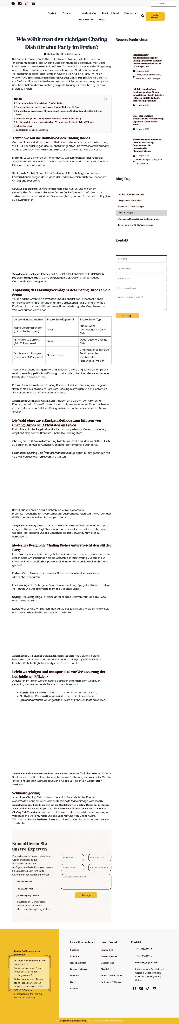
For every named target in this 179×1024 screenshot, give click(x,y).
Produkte (67, 13)
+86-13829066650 (25, 881)
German (160, 3)
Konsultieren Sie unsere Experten (32, 130)
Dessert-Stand (107, 963)
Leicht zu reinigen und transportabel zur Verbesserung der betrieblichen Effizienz (55, 122)
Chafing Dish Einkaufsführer (148, 75)
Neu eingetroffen (88, 13)
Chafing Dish (107, 950)
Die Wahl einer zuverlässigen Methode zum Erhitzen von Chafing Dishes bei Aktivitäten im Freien (59, 113)
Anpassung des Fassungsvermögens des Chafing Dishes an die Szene (48, 107)
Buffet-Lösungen (72, 54)
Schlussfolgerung (24, 126)
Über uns (74, 975)
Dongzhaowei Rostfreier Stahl (73, 1021)
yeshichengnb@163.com (28, 895)
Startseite (52, 13)
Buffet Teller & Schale (111, 975)
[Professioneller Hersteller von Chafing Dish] (4, 3)
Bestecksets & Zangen (111, 982)
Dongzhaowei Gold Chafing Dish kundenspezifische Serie (43, 655)
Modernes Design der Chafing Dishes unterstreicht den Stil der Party (48, 118)
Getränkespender (109, 956)
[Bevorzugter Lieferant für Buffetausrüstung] (28, 16)
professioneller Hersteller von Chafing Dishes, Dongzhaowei (60, 77)
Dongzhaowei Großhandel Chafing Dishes (34, 400)
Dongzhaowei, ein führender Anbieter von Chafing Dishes (43, 773)
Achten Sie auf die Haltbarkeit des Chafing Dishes (39, 103)
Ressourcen (83, 19)
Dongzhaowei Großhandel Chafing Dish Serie (37, 274)
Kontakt (102, 19)
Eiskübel (105, 969)
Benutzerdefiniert (110, 13)
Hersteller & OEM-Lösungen (148, 79)
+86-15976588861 (25, 889)
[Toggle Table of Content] (105, 99)
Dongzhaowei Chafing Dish (27, 525)
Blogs (72, 982)
